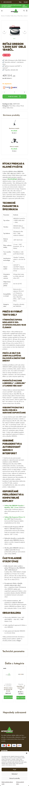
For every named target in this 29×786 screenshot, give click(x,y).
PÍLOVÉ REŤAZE (12, 179)
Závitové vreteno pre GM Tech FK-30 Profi (8, 689)
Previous (4, 31)
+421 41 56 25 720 (7, 2)
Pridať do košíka (13, 96)
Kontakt (26, 2)
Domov (3, 16)
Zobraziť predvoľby (14, 778)
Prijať (14, 769)
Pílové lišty (20, 684)
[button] (26, 753)
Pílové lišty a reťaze (22, 16)
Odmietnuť (14, 774)
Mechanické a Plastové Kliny (8, 685)
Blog (20, 2)
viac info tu (24, 5)
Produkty (8, 16)
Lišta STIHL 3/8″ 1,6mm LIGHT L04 (21, 688)
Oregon (19, 641)
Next (25, 31)
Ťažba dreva (14, 16)
